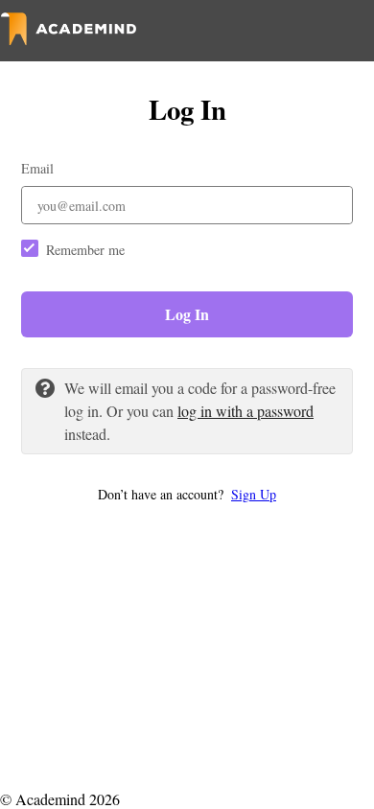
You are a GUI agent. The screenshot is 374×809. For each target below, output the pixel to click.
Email (37, 168)
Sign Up (253, 494)
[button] (187, 494)
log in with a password (245, 411)
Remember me (85, 250)
